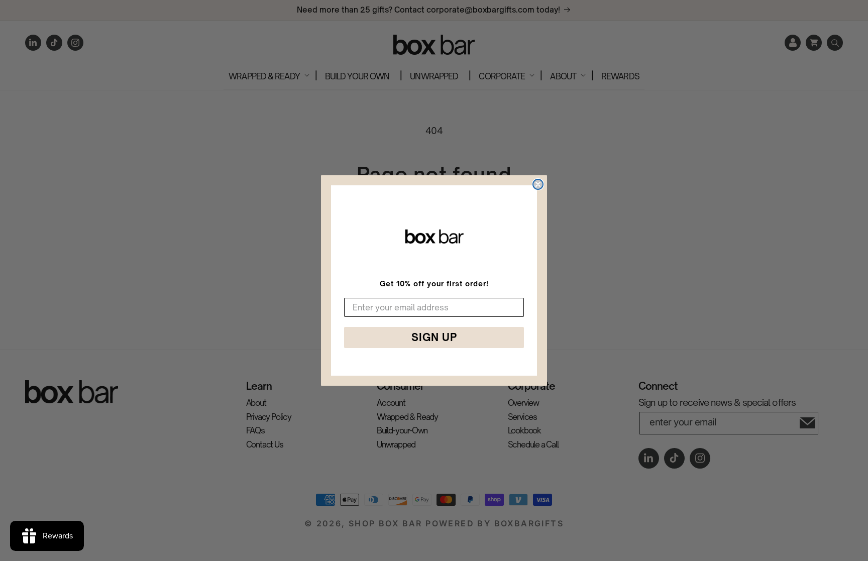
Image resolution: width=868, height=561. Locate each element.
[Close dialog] (538, 184)
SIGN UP (434, 337)
